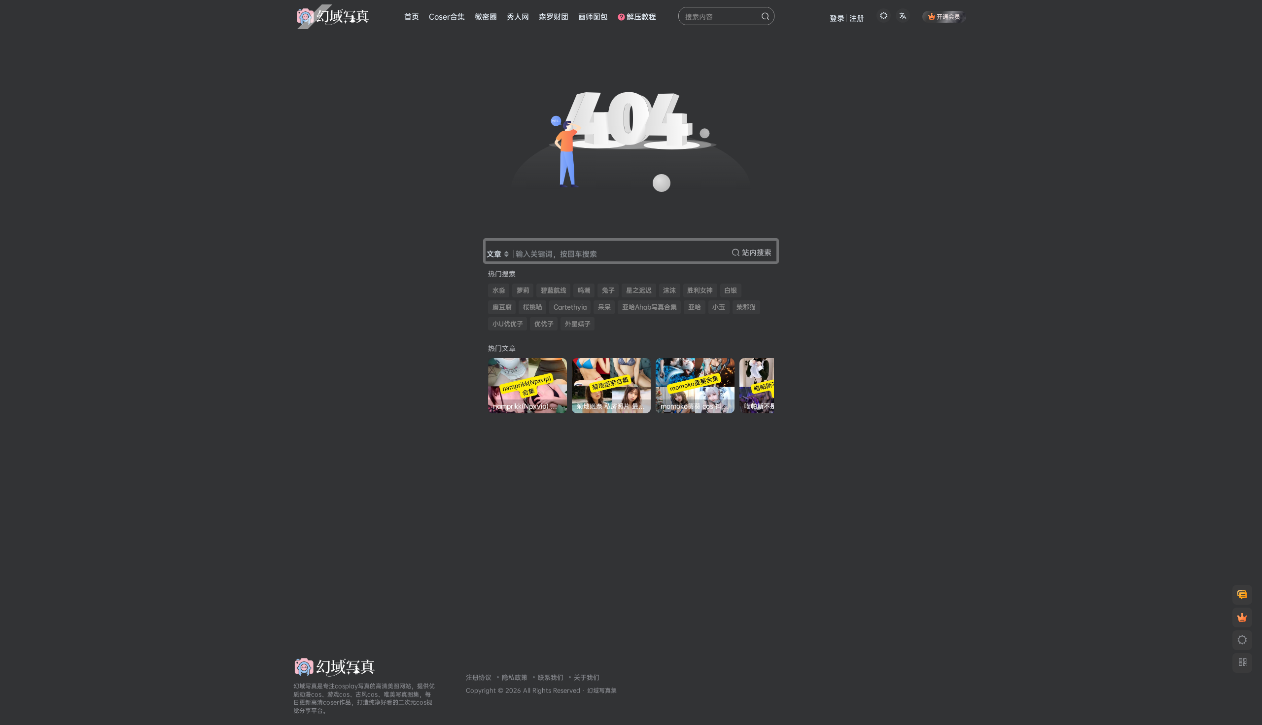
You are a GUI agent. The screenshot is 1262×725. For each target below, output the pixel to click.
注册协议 (478, 677)
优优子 (544, 324)
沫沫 (669, 290)
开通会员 (948, 16)
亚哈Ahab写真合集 (649, 307)
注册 (856, 18)
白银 (730, 290)
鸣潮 (584, 290)
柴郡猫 (746, 307)
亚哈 (694, 307)
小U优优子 (507, 324)
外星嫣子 (578, 324)
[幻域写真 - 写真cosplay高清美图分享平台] (334, 666)
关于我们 (586, 677)
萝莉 (523, 290)
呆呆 (604, 307)
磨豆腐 (502, 307)
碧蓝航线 (553, 290)
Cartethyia (570, 307)
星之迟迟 (639, 290)
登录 (837, 18)
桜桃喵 (532, 307)
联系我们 (550, 677)
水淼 (498, 290)
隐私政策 (514, 677)
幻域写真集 (602, 690)
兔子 (608, 290)
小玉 (718, 307)
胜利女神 (700, 290)
